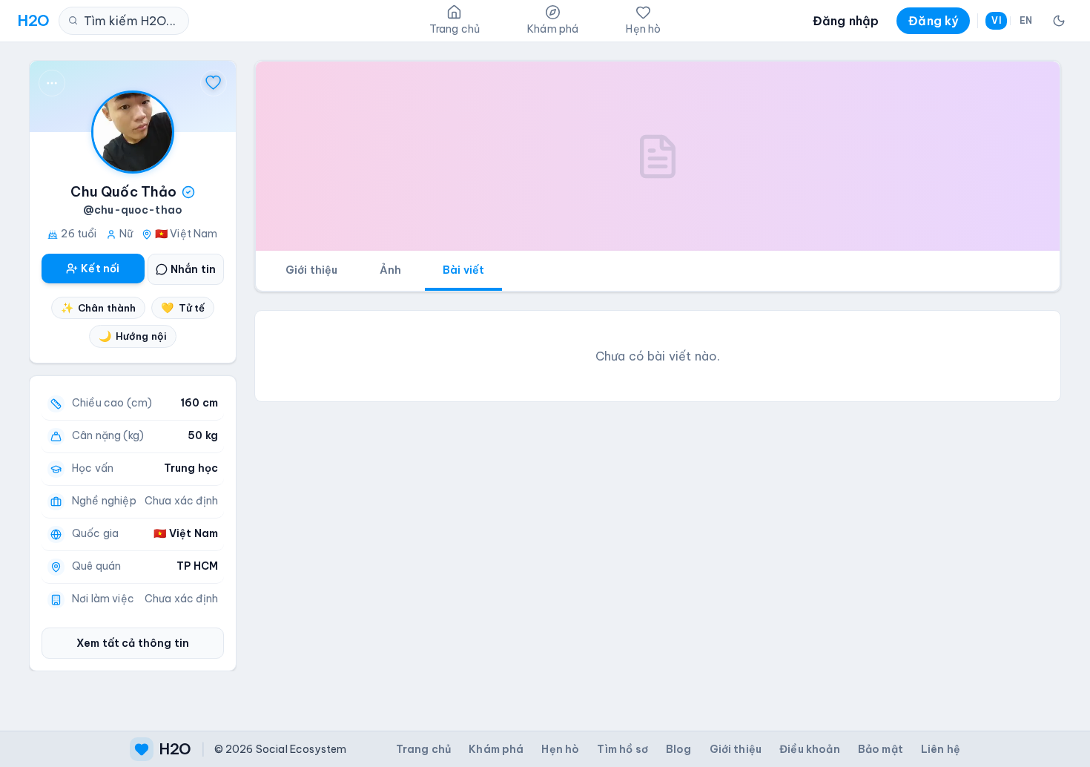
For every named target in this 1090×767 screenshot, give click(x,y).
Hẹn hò (560, 749)
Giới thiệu (311, 270)
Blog (679, 749)
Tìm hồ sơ (622, 749)
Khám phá (496, 749)
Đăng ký (933, 20)
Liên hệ (940, 749)
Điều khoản (809, 749)
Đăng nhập (846, 20)
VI (995, 20)
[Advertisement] (657, 518)
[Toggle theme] (1059, 20)
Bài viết (463, 270)
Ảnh (390, 270)
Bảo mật (880, 749)
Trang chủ (423, 749)
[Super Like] (213, 83)
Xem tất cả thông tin (132, 643)
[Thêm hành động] (52, 83)
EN (1026, 20)
